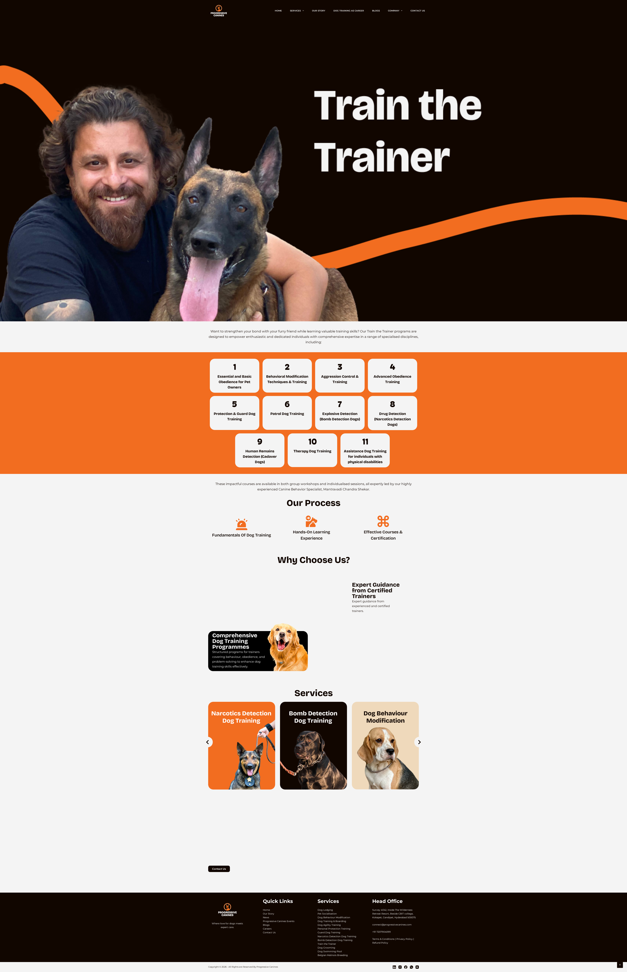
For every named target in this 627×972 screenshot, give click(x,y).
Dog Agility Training (329, 924)
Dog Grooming (326, 947)
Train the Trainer (327, 943)
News (266, 917)
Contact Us (417, 10)
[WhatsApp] (411, 967)
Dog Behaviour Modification (334, 917)
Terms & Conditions (383, 939)
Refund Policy (380, 942)
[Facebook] (405, 967)
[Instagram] (400, 967)
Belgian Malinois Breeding (333, 955)
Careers (267, 928)
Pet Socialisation (327, 913)
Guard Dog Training (329, 932)
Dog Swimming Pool (330, 951)
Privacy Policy (404, 939)
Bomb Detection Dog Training (335, 940)
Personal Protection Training (334, 928)
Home (278, 10)
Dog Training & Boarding (332, 921)
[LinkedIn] (394, 967)
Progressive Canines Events (278, 921)
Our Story (318, 10)
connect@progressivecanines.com (392, 924)
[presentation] (207, 742)
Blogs (376, 10)
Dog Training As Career (348, 10)
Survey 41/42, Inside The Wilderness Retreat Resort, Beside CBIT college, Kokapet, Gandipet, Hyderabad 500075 (394, 913)
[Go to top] (620, 965)
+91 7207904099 (381, 931)
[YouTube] (417, 967)
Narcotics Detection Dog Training (337, 936)
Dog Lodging (325, 909)
